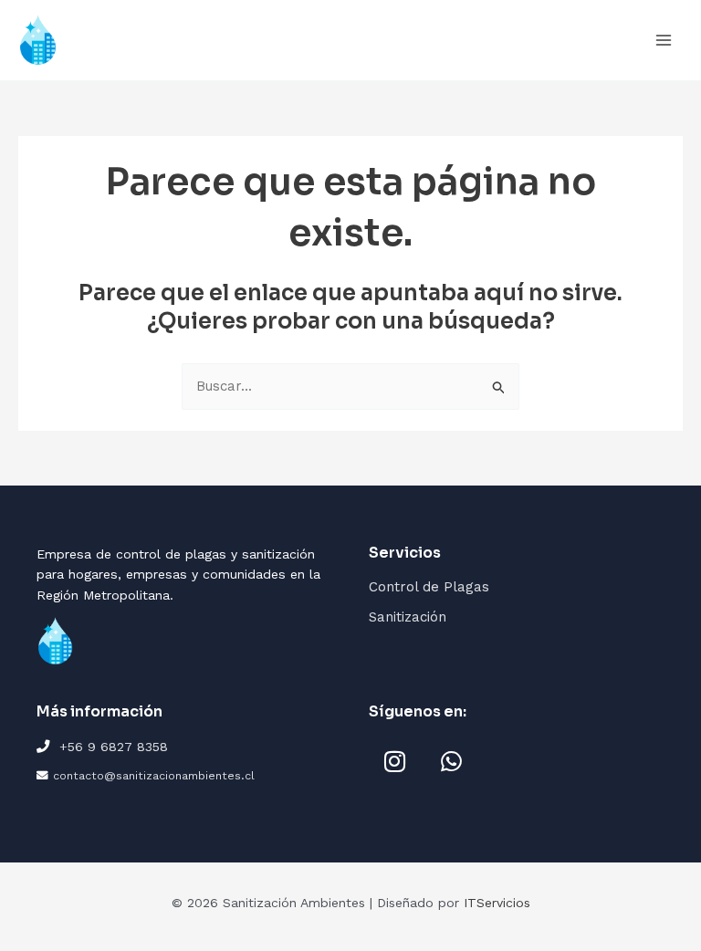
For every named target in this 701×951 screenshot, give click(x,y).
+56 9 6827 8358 (113, 746)
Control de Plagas (429, 587)
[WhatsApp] (450, 761)
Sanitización (407, 617)
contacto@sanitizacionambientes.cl (154, 775)
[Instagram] (394, 761)
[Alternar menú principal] (664, 40)
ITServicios (497, 902)
